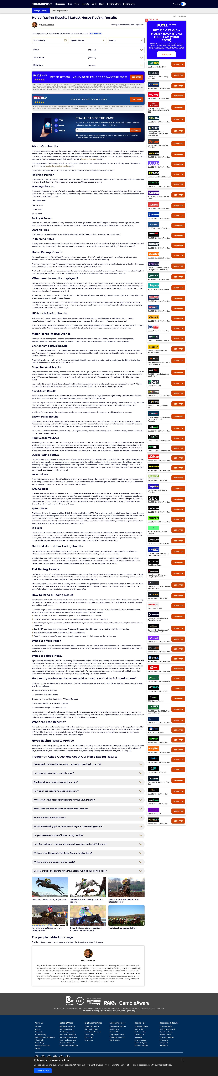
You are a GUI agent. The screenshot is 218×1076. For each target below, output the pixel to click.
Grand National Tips (141, 1045)
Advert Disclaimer (179, 16)
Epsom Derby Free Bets (68, 1040)
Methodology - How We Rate (44, 1037)
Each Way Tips (139, 1034)
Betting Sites (129, 4)
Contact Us (38, 1032)
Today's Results (40, 11)
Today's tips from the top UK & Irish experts (86, 900)
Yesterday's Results (60, 11)
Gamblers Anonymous (156, 1008)
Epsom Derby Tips (141, 1043)
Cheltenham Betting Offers (69, 1045)
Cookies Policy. (165, 1065)
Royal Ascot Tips (140, 1040)
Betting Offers (113, 4)
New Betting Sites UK (67, 1032)
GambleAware (142, 1008)
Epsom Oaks (89, 1037)
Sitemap (37, 1048)
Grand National (115, 1040)
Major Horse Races (166, 1032)
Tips (70, 4)
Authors (37, 1029)
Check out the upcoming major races (49, 899)
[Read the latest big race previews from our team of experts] (88, 915)
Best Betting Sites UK (67, 1029)
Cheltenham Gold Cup (117, 1037)
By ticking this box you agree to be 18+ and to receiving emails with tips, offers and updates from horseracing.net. (108, 136)
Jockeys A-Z (164, 1043)
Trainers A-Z (164, 1045)
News (101, 4)
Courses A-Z (164, 1040)
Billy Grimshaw (47, 25)
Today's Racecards (166, 1026)
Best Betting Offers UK (67, 1026)
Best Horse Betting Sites (68, 1034)
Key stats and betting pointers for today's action (47, 929)
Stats (76, 4)
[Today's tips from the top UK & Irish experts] (88, 887)
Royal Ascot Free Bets (67, 1043)
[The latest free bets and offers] (126, 915)
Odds (94, 4)
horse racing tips (88, 159)
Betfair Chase (114, 1029)
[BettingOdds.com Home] (42, 4)
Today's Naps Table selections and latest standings (124, 900)
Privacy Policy (39, 1040)
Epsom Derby (89, 1034)
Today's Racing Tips (141, 1026)
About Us (38, 1026)
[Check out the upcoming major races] (50, 887)
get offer (178, 64)
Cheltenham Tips (140, 1032)
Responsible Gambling (42, 1045)
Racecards (60, 4)
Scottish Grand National (93, 1032)
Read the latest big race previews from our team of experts (86, 929)
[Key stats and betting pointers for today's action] (50, 915)
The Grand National (91, 1029)
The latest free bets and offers (122, 928)
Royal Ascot (89, 1040)
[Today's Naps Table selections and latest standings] (126, 887)
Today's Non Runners (167, 1037)
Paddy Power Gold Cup (118, 1026)
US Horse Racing (40, 1034)
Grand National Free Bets (68, 1037)
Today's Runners (165, 1034)
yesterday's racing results (57, 166)
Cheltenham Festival (92, 1026)
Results (85, 4)
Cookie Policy (39, 1043)
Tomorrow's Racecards (167, 1029)
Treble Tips (138, 1037)
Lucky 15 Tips (139, 1029)
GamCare (133, 1008)
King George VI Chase (117, 1034)
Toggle (183, 4)
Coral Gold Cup (115, 1032)
